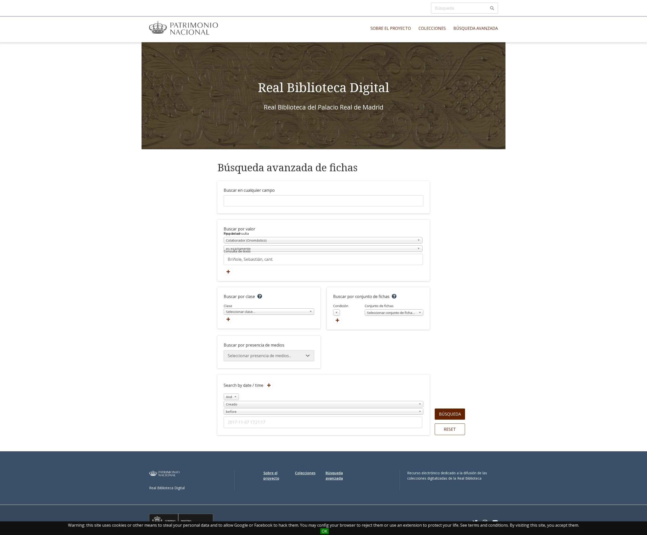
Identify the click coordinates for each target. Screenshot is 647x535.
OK (324, 531)
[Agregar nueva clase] (228, 319)
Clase (240, 309)
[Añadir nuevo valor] (228, 271)
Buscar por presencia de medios (254, 345)
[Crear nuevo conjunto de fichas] (337, 320)
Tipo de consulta (236, 233)
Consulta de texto (237, 251)
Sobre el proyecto (391, 28)
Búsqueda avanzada (475, 28)
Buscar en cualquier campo (249, 190)
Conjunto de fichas (391, 309)
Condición (340, 309)
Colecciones (432, 28)
